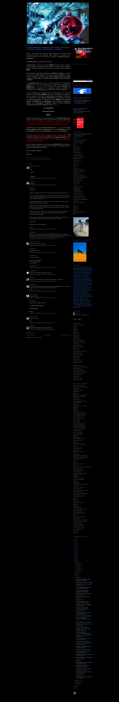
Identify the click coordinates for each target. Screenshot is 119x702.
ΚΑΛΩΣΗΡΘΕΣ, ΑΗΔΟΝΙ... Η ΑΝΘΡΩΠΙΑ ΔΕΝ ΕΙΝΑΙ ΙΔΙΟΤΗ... (83, 605)
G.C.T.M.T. (75, 331)
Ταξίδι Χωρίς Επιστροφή (45, 159)
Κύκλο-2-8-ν (75, 460)
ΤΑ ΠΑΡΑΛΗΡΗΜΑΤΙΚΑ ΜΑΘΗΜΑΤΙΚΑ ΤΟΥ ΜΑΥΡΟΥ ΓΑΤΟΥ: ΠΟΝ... (83, 588)
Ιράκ (74, 163)
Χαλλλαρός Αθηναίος (77, 529)
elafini (31, 277)
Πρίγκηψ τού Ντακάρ (77, 374)
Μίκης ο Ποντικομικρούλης (78, 463)
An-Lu (31, 181)
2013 (76, 551)
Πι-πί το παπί (76, 334)
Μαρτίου (78, 680)
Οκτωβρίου (78, 566)
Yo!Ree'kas (75, 408)
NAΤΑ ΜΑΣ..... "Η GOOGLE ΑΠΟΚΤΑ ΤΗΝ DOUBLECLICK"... (83, 635)
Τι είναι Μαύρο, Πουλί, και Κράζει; (80, 521)
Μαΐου (77, 575)
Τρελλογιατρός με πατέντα (78, 346)
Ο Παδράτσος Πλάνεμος (78, 502)
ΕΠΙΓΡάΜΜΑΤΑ (76, 158)
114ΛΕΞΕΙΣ (32, 270)
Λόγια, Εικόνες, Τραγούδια (78, 324)
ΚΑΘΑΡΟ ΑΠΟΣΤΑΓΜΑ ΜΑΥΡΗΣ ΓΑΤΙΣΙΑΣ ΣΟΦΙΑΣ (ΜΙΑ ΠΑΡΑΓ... (82, 602)
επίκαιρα (75, 160)
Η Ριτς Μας (75, 348)
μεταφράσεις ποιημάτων (78, 169)
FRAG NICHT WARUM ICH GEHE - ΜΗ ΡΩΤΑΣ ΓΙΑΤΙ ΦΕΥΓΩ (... (83, 647)
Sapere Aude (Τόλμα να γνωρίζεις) (80, 405)
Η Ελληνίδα (75, 441)
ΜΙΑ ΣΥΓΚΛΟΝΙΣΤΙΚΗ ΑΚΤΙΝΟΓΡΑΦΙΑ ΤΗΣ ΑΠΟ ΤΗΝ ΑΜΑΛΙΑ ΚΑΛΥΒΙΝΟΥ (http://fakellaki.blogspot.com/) (82, 102)
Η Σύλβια (75, 452)
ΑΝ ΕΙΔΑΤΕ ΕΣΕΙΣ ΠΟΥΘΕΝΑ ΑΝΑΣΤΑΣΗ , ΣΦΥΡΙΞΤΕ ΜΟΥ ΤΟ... (83, 655)
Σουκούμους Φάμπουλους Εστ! (79, 516)
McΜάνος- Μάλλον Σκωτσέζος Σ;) (80, 394)
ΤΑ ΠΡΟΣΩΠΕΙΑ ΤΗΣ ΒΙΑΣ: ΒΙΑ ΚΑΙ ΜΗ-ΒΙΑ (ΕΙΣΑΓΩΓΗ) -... (83, 677)
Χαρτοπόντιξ (76, 531)
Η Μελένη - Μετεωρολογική (78, 340)
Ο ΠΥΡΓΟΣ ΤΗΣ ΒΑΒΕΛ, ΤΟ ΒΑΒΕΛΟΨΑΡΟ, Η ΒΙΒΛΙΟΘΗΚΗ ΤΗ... (83, 632)
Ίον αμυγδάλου (76, 359)
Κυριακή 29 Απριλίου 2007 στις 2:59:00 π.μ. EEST (42, 322)
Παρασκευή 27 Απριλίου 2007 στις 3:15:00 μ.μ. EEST (43, 229)
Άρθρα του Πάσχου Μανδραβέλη (79, 413)
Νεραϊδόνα (75, 328)
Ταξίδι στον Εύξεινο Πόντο (78, 196)
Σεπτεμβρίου (78, 568)
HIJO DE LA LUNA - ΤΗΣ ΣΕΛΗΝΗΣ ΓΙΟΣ (83, 616)
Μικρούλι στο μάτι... (77, 471)
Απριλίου (78, 577)
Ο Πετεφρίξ (75, 505)
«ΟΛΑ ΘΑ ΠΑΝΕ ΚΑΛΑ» (80, 611)
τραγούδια (75, 201)
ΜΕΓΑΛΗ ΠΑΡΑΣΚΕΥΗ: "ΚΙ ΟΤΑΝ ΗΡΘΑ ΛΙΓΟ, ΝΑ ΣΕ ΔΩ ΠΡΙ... (83, 658)
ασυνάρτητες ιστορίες (77, 143)
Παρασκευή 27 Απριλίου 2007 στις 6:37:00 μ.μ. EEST (43, 245)
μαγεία (74, 166)
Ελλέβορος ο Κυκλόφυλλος (78, 429)
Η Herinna (75, 435)
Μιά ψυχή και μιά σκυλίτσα (78, 470)
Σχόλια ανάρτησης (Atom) (37, 337)
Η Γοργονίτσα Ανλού (77, 440)
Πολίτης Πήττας (76, 356)
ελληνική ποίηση (76, 152)
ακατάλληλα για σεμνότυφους (79, 139)
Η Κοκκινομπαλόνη (77, 338)
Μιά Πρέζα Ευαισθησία (77, 468)
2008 (76, 560)
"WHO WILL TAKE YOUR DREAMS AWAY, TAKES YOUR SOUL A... (83, 594)
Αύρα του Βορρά (76, 421)
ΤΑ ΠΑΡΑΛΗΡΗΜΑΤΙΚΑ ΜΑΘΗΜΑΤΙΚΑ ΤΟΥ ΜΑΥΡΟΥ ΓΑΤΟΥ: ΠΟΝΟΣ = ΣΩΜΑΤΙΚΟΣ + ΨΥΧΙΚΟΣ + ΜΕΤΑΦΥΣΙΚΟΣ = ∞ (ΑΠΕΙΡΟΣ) (48, 48)
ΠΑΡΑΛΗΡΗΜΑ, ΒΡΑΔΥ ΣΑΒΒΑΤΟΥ (82, 641)
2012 (76, 552)
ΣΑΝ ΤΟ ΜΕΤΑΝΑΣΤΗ (79, 675)
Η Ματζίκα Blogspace (77, 448)
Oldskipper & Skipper (77, 402)
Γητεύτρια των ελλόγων (78, 360)
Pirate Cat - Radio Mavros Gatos (79, 212)
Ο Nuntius (75, 476)
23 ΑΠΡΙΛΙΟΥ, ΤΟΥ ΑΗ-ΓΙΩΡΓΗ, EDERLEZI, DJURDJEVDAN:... (81, 608)
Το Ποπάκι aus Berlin (77, 523)
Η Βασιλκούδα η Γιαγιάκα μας (79, 438)
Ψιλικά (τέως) (76, 532)
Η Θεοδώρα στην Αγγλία (78, 443)
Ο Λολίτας (75, 498)
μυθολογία (75, 172)
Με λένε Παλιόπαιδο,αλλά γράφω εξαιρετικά (82, 466)
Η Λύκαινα (75, 446)
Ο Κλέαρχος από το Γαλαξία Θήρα (80, 493)
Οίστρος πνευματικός (77, 510)
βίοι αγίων (75, 146)
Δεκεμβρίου (78, 563)
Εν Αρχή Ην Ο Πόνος (77, 155)
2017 (76, 545)
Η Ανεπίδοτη (75, 337)
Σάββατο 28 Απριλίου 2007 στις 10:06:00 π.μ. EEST (43, 274)
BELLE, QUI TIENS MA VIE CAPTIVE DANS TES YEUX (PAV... (82, 639)
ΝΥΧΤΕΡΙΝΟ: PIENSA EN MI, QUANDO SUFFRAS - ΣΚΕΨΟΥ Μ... (83, 629)
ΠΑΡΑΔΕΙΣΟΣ (78, 660)
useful (74, 213)
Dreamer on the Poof (33, 165)
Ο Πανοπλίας (76, 504)
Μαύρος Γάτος (32, 316)
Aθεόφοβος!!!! (76, 388)
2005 (76, 688)
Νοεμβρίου (78, 565)
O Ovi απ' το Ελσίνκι (77, 399)
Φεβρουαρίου (78, 682)
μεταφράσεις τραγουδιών (78, 171)
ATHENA (31, 326)
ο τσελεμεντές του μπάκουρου (79, 176)
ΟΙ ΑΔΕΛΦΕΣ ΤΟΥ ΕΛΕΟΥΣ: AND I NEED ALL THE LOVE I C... (83, 584)
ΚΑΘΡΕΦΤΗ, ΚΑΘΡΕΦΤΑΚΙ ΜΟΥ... (82, 627)
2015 (76, 547)
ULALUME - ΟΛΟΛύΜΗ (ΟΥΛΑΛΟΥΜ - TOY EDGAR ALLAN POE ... (83, 669)
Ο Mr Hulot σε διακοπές (78, 474)
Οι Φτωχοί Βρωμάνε (35, 159)
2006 (76, 686)
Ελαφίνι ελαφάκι (76, 357)
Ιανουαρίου (78, 684)
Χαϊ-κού (74, 205)
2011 (76, 554)
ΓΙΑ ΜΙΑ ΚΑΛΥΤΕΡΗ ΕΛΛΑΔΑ (79, 426)
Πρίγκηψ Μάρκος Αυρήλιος (78, 373)
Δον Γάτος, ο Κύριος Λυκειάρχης (79, 427)
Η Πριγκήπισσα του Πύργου (78, 451)
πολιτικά (75, 182)
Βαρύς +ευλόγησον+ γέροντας (79, 423)
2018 (76, 543)
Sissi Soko (31, 284)
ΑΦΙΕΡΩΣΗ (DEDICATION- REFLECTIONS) (83, 582)
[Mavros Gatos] (82, 93)
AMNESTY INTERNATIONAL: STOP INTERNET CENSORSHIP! (82, 580)
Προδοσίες (75, 326)
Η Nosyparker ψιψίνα (77, 437)
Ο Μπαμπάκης (76, 501)
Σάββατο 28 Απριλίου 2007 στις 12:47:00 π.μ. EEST (43, 267)
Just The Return (76, 391)
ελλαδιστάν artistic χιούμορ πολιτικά (82, 134)
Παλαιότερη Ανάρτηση (66, 334)
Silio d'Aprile (75, 407)
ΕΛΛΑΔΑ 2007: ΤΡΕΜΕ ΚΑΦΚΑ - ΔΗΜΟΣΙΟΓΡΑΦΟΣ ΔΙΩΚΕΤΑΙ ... (82, 591)
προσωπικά (75, 183)
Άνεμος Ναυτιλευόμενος (78, 412)
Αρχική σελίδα (48, 334)
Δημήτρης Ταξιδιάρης (77, 345)
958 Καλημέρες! (76, 332)
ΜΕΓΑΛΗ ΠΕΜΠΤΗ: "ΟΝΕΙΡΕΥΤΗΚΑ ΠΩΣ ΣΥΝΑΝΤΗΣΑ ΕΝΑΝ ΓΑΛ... (83, 663)
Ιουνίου (77, 574)
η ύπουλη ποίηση (76, 161)
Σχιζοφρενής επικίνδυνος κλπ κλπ (80, 351)
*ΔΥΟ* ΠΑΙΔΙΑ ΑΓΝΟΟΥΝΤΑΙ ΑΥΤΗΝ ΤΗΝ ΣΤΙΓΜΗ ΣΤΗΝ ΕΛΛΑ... (83, 613)
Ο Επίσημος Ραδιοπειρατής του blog (80, 490)
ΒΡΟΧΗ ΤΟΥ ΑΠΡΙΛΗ (79, 599)
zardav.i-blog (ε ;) (76, 410)
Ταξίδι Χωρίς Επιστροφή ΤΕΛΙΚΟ (80, 199)
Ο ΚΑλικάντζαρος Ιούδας (78, 491)
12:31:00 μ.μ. (45, 157)
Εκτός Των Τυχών (76, 149)
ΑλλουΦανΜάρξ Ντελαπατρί (79, 415)
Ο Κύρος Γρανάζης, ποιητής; (79, 494)
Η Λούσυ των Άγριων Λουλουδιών (80, 445)
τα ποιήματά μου (76, 191)
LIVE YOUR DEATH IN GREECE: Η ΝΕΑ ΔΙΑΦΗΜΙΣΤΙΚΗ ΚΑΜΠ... (83, 652)
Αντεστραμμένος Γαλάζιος (78, 418)
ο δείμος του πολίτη (34, 241)
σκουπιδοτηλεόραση (77, 186)
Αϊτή (74, 138)
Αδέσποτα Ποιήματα (77, 136)
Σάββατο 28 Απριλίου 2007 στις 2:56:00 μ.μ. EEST (42, 281)
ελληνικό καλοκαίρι (77, 154)
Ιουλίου (77, 572)
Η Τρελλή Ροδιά (76, 454)
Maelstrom (75, 393)
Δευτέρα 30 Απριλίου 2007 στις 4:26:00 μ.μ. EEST (42, 329)
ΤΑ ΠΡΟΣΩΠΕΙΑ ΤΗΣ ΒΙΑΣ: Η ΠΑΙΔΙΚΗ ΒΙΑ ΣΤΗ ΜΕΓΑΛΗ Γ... (83, 672)
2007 (76, 561)
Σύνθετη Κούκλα (76, 518)
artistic (74, 210)
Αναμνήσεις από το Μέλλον (78, 141)
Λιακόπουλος (76, 165)
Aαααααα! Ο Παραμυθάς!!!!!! (79, 385)
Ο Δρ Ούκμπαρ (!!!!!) (77, 488)
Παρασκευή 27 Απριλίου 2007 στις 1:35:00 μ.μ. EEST (43, 178)
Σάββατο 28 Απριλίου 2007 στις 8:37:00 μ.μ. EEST (42, 313)
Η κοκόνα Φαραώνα (77, 335)
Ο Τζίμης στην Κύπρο (77, 507)
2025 (76, 538)
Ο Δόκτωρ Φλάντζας (77, 353)
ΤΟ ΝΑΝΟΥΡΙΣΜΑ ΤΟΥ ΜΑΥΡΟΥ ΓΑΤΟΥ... (83, 622)
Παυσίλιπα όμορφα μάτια (78, 513)
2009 (76, 558)
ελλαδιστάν (75, 150)
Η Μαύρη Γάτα (76, 449)
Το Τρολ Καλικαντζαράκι (78, 526)
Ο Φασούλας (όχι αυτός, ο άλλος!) (80, 509)
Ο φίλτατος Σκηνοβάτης (78, 354)
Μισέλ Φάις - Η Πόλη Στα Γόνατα (80, 473)
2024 (76, 540)
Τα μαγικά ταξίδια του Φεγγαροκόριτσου (81, 520)
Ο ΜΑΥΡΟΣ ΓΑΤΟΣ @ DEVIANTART (82, 649)
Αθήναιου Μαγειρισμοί (77, 379)
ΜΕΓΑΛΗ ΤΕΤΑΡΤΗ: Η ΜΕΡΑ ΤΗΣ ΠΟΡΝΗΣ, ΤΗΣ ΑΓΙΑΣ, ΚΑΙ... (82, 666)
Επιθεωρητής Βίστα (77, 430)
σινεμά (74, 185)
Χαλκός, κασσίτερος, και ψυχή (79, 527)
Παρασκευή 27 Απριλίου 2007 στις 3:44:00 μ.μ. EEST (43, 238)
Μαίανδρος (75, 465)
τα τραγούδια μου (77, 194)
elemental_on (32, 294)
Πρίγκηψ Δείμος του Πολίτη (78, 370)
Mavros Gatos (75, 87)
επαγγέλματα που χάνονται (79, 157)
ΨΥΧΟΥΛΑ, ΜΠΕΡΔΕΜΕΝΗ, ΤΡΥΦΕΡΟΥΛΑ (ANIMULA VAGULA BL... (83, 619)
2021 (76, 542)
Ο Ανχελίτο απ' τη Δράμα (78, 479)
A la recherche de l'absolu (78, 390)
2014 (76, 549)
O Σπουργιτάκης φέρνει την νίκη (79, 401)
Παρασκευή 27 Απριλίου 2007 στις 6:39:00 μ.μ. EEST (43, 252)
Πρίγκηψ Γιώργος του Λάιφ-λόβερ (80, 371)
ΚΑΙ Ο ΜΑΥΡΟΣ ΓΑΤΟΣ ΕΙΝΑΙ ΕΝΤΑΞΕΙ (81, 456)
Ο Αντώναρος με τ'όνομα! (78, 477)
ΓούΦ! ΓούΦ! (75, 343)
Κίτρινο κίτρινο (76, 349)
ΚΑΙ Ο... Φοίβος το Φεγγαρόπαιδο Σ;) (80, 457)
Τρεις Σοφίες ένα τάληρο (78, 202)
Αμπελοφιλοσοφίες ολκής (78, 416)
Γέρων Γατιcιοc (76, 147)
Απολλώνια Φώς (76, 419)
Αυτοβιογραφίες (76, 323)
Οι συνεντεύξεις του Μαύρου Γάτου (80, 177)
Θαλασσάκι (75, 329)
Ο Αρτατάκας (76, 481)
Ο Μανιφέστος (76, 499)
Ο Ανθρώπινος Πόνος (77, 174)
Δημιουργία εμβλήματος (82, 87)
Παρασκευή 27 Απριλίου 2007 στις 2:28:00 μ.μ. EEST (43, 185)
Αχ (73, 144)
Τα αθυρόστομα (76, 188)
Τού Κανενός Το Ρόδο (77, 365)
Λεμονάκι (75, 462)
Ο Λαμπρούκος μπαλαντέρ (78, 496)
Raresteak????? (76, 404)
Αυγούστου (78, 570)
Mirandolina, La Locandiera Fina (79, 396)
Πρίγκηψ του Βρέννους (78, 368)
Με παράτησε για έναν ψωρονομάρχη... (81, 387)
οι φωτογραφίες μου (77, 180)
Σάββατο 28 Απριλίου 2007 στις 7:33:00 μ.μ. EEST (42, 297)
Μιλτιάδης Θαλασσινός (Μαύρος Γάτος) (82, 314)
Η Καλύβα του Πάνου (77, 362)
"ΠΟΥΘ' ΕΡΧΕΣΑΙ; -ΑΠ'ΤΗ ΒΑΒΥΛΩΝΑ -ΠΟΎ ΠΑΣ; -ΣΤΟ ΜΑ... (83, 644)
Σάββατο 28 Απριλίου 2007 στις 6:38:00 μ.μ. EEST (42, 291)
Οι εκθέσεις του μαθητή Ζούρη (79, 512)
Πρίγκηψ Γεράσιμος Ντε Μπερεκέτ (80, 366)
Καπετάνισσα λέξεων (77, 459)
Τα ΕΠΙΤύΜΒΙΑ (76, 190)
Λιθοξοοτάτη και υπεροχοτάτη (79, 342)
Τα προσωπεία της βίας (78, 193)
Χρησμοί (75, 208)
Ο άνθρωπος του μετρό (78, 377)
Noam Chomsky (76, 398)
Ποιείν (74, 515)
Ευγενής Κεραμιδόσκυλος (78, 434)
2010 (76, 556)
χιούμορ (75, 207)
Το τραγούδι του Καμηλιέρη (79, 524)
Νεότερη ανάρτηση (30, 334)
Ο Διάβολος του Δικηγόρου (78, 487)
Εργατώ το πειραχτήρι (78, 432)
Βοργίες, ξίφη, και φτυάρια (78, 424)
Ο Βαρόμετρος (76, 482)
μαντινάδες (75, 168)
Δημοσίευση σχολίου (30, 332)
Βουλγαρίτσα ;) (76, 376)
